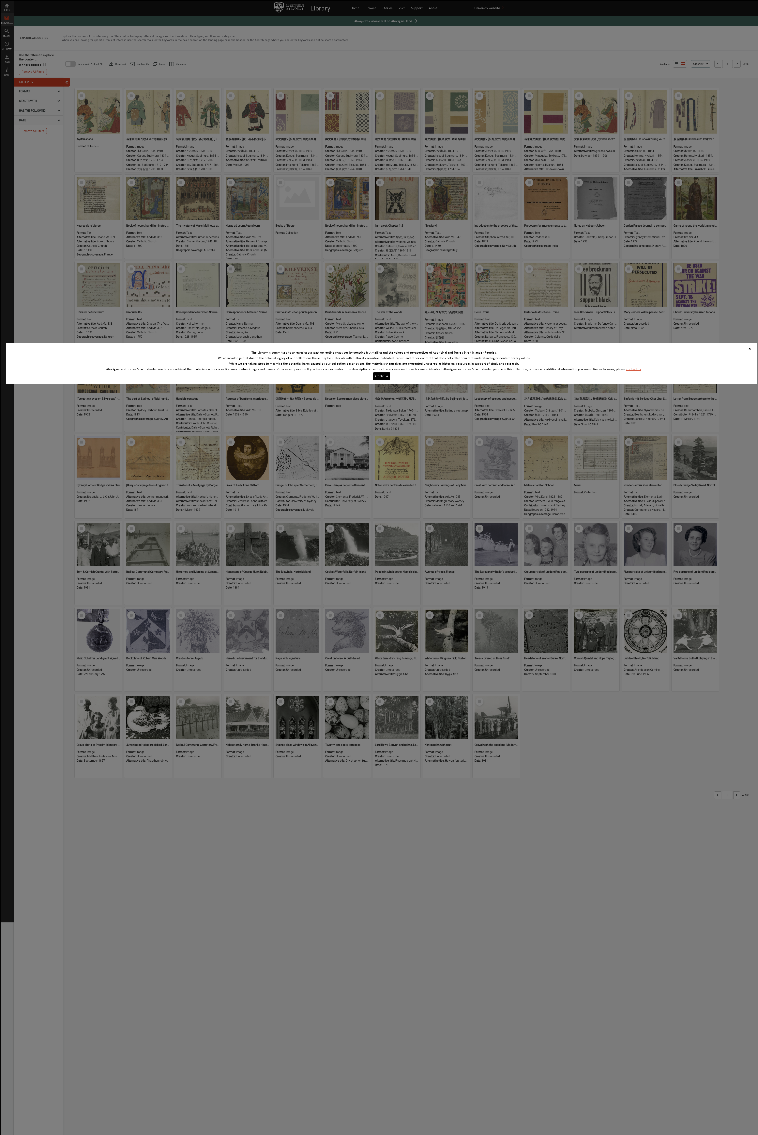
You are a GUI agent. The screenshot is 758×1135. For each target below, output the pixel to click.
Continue (381, 376)
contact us (633, 369)
